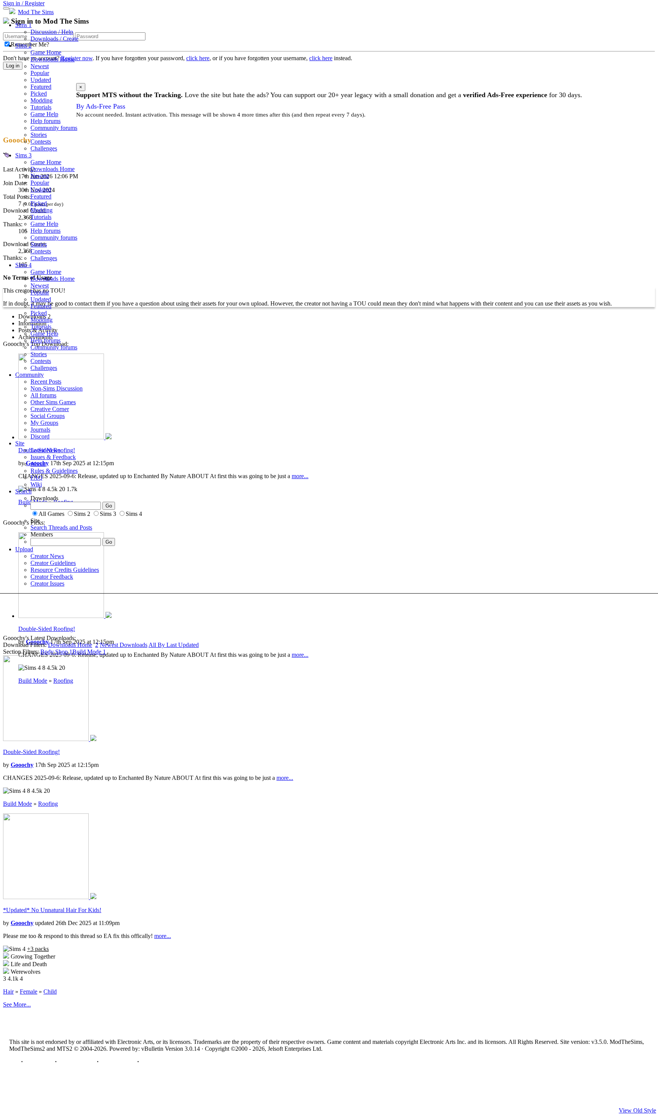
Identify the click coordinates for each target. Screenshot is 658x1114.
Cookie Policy (118, 1061)
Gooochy (22, 765)
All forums (43, 395)
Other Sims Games (53, 402)
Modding (41, 100)
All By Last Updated (174, 645)
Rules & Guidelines (54, 470)
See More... (17, 1004)
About (38, 464)
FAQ (36, 477)
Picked (38, 93)
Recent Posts (45, 381)
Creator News (47, 556)
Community (29, 374)
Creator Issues (47, 583)
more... (300, 654)
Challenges (43, 148)
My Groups (44, 422)
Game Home (45, 52)
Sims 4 (23, 265)
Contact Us (38, 1061)
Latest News (45, 450)
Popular (39, 73)
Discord (40, 436)
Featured (40, 86)
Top (14, 1061)
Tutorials (40, 107)
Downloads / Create (54, 38)
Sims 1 (23, 25)
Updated (40, 80)
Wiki (36, 484)
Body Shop (56, 651)
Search (23, 491)
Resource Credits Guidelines (64, 570)
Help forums (45, 121)
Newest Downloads (123, 645)
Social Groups (47, 416)
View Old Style (637, 1110)
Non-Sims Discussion (56, 388)
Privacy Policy (76, 1061)
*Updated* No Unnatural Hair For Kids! (52, 910)
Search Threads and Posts (61, 527)
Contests (40, 141)
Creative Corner (49, 409)
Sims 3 (23, 155)
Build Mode (89, 651)
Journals (40, 429)
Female (28, 991)
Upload (24, 549)
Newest (39, 66)
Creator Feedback (51, 576)
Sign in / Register (24, 3)
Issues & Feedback (53, 457)
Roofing (48, 803)
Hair (8, 991)
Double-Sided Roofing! (46, 629)
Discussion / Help (51, 32)
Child (50, 991)
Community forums (53, 128)
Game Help (44, 114)
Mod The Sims (36, 12)
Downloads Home (52, 59)
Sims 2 (23, 45)
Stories (38, 134)
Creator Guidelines (53, 563)
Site (19, 443)
